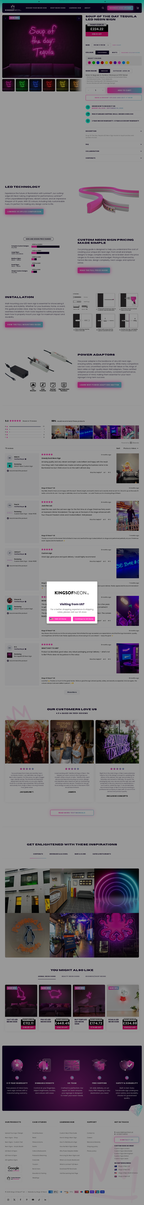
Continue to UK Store (84, 619)
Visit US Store (60, 619)
